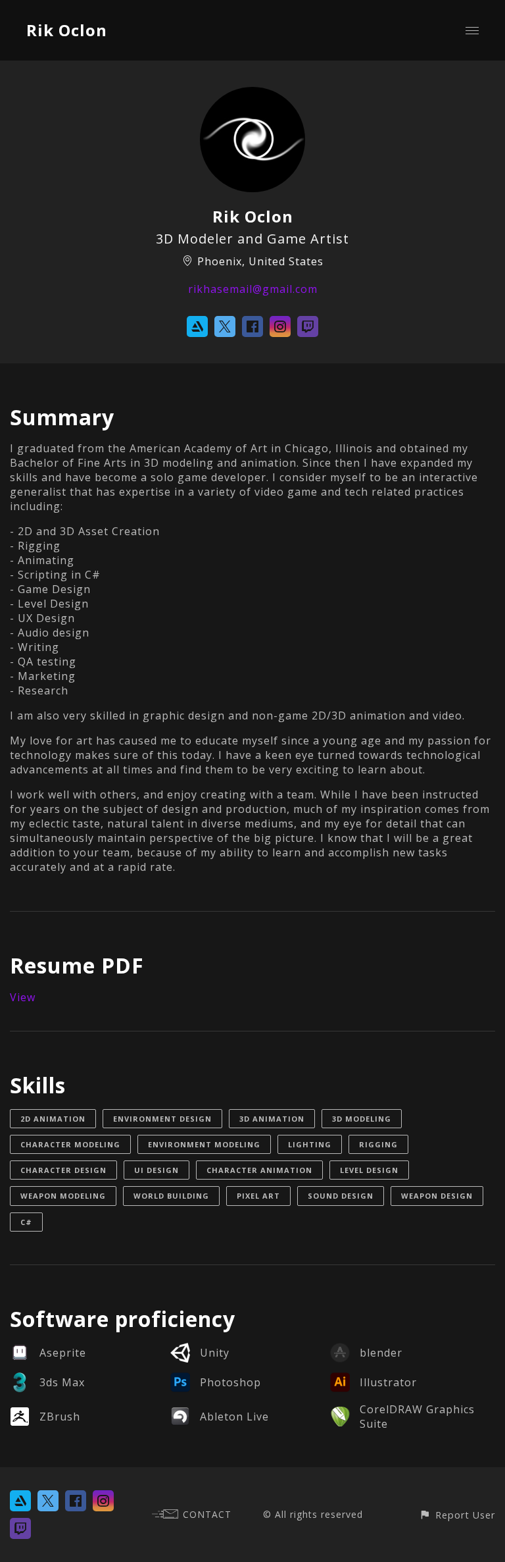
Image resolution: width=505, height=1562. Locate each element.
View (23, 997)
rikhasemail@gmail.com (253, 289)
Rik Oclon (66, 30)
